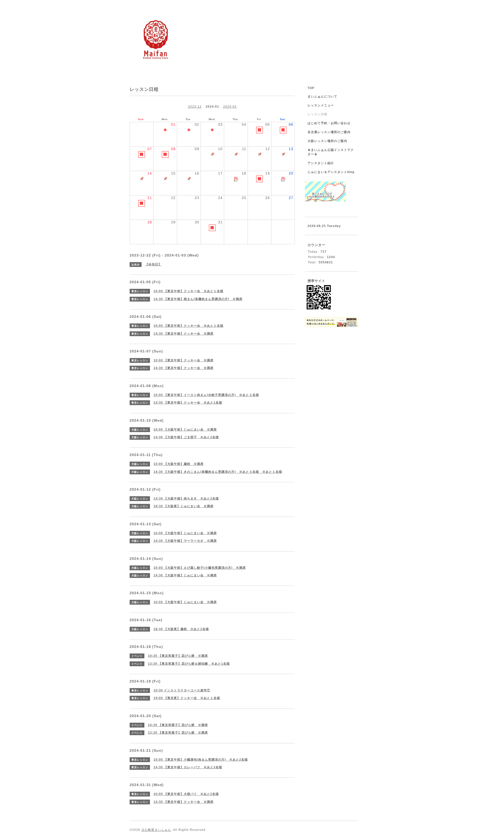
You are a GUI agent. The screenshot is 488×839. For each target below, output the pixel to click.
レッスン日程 (317, 114)
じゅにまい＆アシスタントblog (331, 172)
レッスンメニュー (321, 105)
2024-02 (230, 106)
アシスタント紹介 (321, 163)
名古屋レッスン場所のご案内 (329, 132)
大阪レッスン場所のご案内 (327, 141)
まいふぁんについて (322, 96)
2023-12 (195, 106)
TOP (311, 88)
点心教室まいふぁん (156, 830)
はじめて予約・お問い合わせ (329, 123)
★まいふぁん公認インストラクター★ (331, 152)
